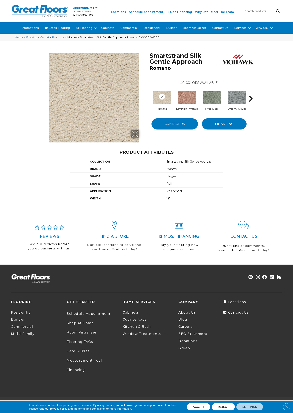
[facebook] (264, 277)
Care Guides (78, 351)
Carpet (44, 37)
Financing (224, 124)
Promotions (30, 28)
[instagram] (257, 277)
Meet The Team (222, 12)
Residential (152, 28)
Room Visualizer (194, 28)
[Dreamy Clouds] (237, 97)
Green (184, 348)
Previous (147, 93)
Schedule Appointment (146, 12)
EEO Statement (193, 334)
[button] (279, 11)
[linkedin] (271, 277)
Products (58, 37)
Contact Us (220, 28)
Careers (185, 327)
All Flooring (84, 28)
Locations (118, 12)
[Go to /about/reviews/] (49, 239)
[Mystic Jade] (212, 97)
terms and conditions (91, 408)
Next (251, 93)
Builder (171, 28)
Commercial (129, 28)
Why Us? (201, 12)
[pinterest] (250, 277)
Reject (223, 407)
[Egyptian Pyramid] (187, 97)
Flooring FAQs (80, 342)
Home (19, 37)
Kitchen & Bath (137, 327)
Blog (182, 319)
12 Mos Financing (179, 12)
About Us (187, 312)
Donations (187, 341)
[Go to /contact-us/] (243, 238)
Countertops (134, 319)
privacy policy (58, 408)
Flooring (31, 37)
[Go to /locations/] (114, 237)
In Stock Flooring (57, 28)
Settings (249, 407)
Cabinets (107, 28)
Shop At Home (80, 323)
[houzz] (278, 277)
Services (240, 28)
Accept (198, 407)
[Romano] (162, 97)
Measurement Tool (84, 360)
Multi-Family (22, 334)
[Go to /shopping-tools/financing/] (178, 237)
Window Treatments (142, 334)
